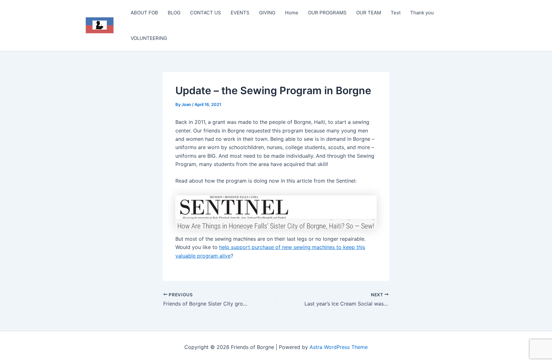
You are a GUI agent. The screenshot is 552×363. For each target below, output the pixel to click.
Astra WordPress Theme (339, 347)
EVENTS (240, 13)
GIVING (267, 13)
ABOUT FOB (144, 13)
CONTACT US (205, 13)
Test (396, 13)
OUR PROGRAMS (327, 13)
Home (291, 13)
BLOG (174, 13)
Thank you (422, 13)
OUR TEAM (368, 13)
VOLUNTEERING (149, 38)
